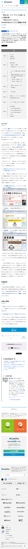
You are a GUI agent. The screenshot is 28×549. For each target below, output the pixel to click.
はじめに (12, 54)
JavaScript (3, 27)
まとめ (11, 114)
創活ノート (10, 128)
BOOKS (18, 495)
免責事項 (7, 531)
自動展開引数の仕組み (15, 98)
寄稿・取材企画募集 (7, 483)
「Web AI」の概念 (14, 64)
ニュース (3, 489)
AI (6, 5)
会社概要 (7, 533)
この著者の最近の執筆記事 (14, 399)
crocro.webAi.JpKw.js (15, 108)
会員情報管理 (8, 529)
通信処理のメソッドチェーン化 (17, 66)
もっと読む (5, 369)
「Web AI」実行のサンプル (16, 85)
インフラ (22, 5)
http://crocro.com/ (13, 382)
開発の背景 (12, 62)
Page (4, 64)
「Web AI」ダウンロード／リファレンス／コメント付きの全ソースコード (14, 169)
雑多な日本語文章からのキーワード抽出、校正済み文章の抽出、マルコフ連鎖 (18, 76)
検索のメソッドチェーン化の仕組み (17, 96)
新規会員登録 (14, 451)
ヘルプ (7, 525)
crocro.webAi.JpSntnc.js (16, 110)
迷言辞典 (6, 230)
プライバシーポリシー (10, 537)
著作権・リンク (8, 527)
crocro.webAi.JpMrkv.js (16, 112)
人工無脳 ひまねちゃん (9, 186)
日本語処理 (12, 106)
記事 (17, 489)
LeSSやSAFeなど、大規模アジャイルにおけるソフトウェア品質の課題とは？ (14, 367)
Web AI (19, 145)
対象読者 (12, 56)
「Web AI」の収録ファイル (17, 79)
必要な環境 (12, 58)
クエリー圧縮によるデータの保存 (17, 102)
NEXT (23, 337)
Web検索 (13, 87)
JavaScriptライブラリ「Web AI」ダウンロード (14, 314)
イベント (3, 495)
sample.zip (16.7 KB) (13, 31)
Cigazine (6, 208)
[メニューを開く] (2, 2)
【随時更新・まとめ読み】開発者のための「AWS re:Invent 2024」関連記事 (14, 362)
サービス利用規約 (9, 535)
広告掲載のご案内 (21, 483)
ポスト (4, 45)
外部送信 (7, 539)
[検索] (2, 5)
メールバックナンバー (15, 447)
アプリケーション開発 (13, 5)
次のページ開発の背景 (14, 329)
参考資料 (12, 116)
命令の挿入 (13, 91)
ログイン (14, 454)
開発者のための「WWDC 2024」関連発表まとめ (14, 364)
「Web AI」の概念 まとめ (16, 81)
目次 (14, 50)
